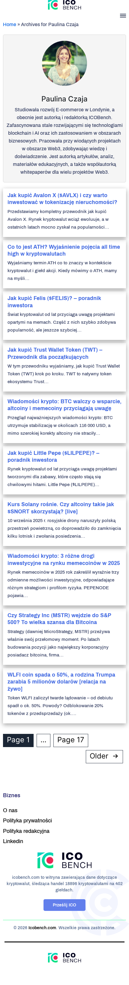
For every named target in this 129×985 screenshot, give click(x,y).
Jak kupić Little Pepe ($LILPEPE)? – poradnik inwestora (53, 456)
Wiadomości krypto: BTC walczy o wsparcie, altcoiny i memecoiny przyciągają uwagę (65, 404)
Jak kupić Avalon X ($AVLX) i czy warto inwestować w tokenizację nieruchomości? (62, 198)
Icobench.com (42, 928)
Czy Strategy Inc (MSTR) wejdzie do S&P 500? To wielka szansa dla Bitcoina (59, 618)
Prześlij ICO (64, 905)
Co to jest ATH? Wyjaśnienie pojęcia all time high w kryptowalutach (64, 250)
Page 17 (70, 739)
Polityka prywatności (27, 821)
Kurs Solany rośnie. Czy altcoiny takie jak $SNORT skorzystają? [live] (61, 507)
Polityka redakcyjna (26, 831)
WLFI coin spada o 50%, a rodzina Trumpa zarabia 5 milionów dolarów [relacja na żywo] (61, 682)
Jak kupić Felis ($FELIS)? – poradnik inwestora (54, 301)
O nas (10, 810)
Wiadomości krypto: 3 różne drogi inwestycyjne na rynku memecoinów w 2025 (64, 559)
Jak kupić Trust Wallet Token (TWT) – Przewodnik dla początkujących (55, 353)
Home (9, 24)
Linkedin (13, 841)
